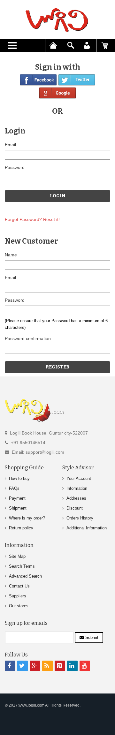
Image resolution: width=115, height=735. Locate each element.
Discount (74, 508)
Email (10, 144)
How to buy (19, 478)
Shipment (18, 508)
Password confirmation (28, 338)
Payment (17, 498)
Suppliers (17, 596)
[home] (57, 20)
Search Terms (22, 566)
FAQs (14, 488)
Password (15, 167)
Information (76, 488)
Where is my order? (27, 518)
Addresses (76, 498)
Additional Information (86, 528)
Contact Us (19, 586)
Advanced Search (25, 576)
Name (11, 254)
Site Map (17, 556)
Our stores (18, 605)
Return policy (21, 528)
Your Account (78, 478)
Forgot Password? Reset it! (32, 219)
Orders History (79, 518)
